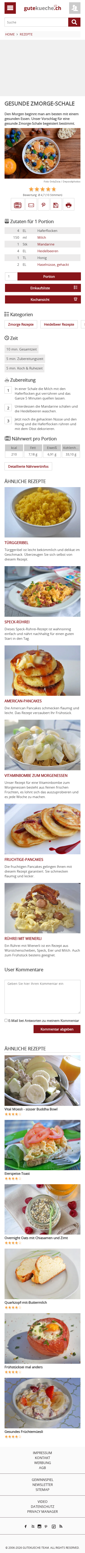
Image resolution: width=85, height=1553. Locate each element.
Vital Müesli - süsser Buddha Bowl (31, 1109)
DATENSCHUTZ (42, 1506)
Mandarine (45, 244)
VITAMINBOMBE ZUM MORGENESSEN (36, 775)
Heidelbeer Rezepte (59, 324)
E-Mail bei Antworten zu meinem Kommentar (43, 1020)
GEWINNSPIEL (42, 1479)
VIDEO (43, 1501)
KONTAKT (42, 1457)
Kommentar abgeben (57, 1029)
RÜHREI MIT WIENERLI (23, 938)
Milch (41, 237)
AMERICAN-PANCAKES (23, 700)
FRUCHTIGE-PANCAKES (24, 859)
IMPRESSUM (42, 1452)
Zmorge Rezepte (21, 324)
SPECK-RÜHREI (17, 621)
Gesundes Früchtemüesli (24, 1431)
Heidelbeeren (47, 251)
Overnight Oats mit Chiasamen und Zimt (36, 1237)
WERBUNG (42, 1462)
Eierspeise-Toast (17, 1173)
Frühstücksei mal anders (24, 1367)
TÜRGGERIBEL (16, 542)
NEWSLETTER (42, 1484)
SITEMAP (42, 1489)
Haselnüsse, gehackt (53, 264)
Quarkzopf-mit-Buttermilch (26, 1302)
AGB (42, 1467)
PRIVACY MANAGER (42, 1511)
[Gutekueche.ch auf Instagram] (39, 1526)
